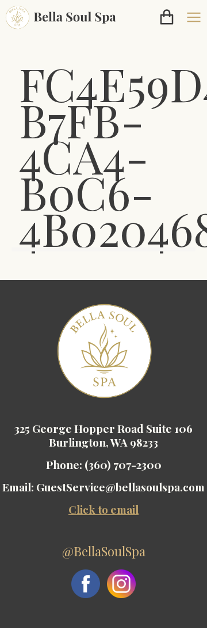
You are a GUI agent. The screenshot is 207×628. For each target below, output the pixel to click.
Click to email (103, 509)
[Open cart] (166, 17)
